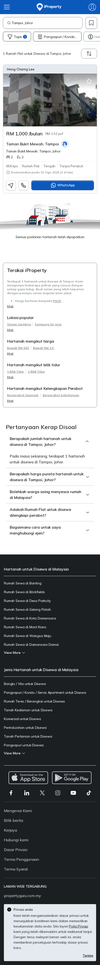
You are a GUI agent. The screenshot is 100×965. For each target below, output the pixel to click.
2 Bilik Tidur (36, 371)
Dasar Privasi (15, 849)
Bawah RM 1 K (43, 348)
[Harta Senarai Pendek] (89, 81)
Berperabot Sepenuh (23, 395)
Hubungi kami (16, 839)
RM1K (57, 301)
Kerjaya (10, 830)
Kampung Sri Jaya (48, 324)
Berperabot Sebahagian (61, 395)
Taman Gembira (19, 324)
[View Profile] (50, 69)
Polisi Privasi (78, 926)
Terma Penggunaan (21, 859)
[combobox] (47, 23)
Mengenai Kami (18, 810)
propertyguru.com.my (22, 895)
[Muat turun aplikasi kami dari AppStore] (28, 777)
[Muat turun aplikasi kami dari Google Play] (72, 777)
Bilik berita (13, 820)
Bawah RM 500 (18, 348)
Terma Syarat (16, 869)
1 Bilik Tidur (15, 371)
